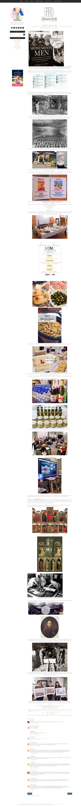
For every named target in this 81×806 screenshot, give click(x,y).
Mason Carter (32, 784)
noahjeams (32, 756)
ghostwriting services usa (52, 773)
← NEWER (29, 793)
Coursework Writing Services (46, 743)
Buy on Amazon (12, 67)
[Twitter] (21, 28)
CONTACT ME (48, 1)
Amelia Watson (32, 771)
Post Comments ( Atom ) (35, 795)
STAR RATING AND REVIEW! (58, 705)
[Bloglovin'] (12, 28)
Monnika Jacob (32, 742)
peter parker (32, 778)
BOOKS (26, 1)
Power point (65, 710)
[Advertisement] (18, 95)
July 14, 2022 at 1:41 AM (33, 759)
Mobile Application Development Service (44, 757)
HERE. (61, 173)
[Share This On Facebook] (48, 714)
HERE (57, 506)
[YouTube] (23, 28)
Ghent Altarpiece (42, 710)
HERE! (57, 378)
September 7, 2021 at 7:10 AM (34, 739)
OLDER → (69, 793)
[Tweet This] (52, 714)
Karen (31, 720)
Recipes (70, 710)
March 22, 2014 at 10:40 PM (34, 728)
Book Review (17, 43)
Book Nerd (17, 41)
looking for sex (44, 732)
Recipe (17, 44)
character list (65, 70)
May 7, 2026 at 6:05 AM (33, 789)
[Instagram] (16, 28)
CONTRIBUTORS (57, 1)
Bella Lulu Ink (58, 804)
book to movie (17, 47)
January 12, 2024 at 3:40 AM (34, 768)
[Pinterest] (18, 28)
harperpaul (32, 762)
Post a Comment (31, 791)
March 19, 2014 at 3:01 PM (34, 723)
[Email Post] (29, 710)
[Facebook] (14, 28)
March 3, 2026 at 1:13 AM (34, 781)
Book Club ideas (17, 40)
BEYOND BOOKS (39, 1)
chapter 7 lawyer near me (34, 766)
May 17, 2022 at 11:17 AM (34, 753)
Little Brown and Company (53, 710)
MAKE (32, 1)
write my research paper (49, 751)
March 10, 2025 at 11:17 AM (34, 775)
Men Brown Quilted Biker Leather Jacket (47, 779)
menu (60, 710)
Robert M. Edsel (45, 712)
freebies (36, 710)
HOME (21, 1)
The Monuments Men (54, 712)
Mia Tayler (31, 748)
